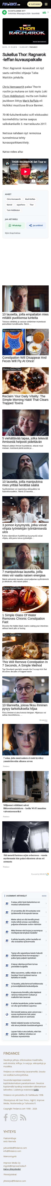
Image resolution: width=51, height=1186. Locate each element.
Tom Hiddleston (13, 96)
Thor (32, 205)
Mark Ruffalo (31, 100)
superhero (21, 205)
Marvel (9, 205)
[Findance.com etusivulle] (11, 4)
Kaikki (44, 896)
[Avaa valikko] (46, 4)
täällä (36, 1089)
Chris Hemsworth (13, 86)
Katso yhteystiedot (12, 1169)
